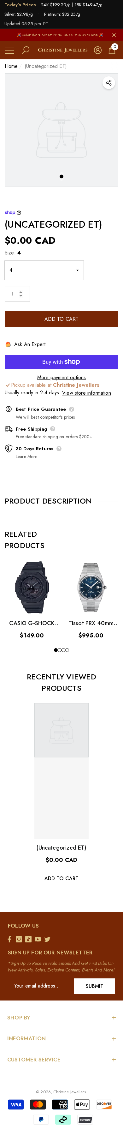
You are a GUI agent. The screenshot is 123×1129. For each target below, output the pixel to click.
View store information (86, 393)
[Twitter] (49, 939)
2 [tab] (60, 650)
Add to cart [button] (61, 878)
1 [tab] (61, 176)
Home (11, 66)
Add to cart (61, 319)
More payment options (61, 377)
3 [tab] (63, 650)
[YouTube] (39, 939)
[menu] (9, 50)
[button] (25, 50)
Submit (95, 986)
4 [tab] (67, 650)
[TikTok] (30, 939)
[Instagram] (20, 939)
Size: (13, 252)
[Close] (114, 35)
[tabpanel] (61, 130)
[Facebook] (11, 939)
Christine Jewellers (69, 1092)
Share (108, 82)
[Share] (108, 82)
